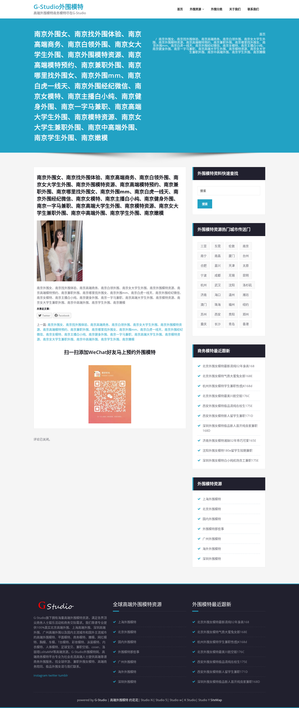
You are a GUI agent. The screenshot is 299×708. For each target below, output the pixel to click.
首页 (180, 9)
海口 (218, 295)
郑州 (246, 314)
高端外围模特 (119, 700)
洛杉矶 (247, 285)
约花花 (133, 700)
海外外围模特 (212, 549)
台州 (246, 256)
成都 (218, 275)
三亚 (204, 246)
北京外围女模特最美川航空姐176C (226, 396)
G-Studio (101, 700)
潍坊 (246, 295)
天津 (232, 265)
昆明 (246, 275)
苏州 (204, 314)
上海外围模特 (212, 499)
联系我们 (253, 9)
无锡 (232, 275)
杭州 (204, 285)
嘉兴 (218, 265)
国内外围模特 (212, 519)
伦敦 (232, 246)
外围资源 (195, 9)
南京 (246, 246)
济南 (204, 295)
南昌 (218, 256)
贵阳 (232, 314)
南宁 (204, 256)
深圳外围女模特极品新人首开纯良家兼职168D (228, 682)
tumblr (63, 675)
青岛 (232, 324)
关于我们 (235, 9)
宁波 (204, 275)
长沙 (218, 324)
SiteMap (216, 700)
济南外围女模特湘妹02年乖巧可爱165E (229, 440)
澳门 (204, 304)
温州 (232, 295)
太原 (246, 265)
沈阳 (232, 285)
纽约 (246, 304)
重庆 (204, 324)
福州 (232, 304)
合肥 (204, 265)
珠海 (218, 304)
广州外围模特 (212, 539)
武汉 (218, 285)
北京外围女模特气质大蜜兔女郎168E (227, 376)
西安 (218, 314)
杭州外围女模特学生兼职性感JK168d (227, 386)
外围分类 (216, 9)
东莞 (218, 246)
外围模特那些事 (213, 529)
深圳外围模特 (212, 559)
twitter (53, 675)
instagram (41, 675)
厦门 (232, 256)
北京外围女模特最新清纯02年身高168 (228, 366)
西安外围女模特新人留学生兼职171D (228, 416)
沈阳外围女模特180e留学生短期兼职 (227, 450)
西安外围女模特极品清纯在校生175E (227, 406)
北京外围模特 (212, 509)
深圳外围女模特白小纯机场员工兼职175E (231, 460)
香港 (246, 324)
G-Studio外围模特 (58, 6)
